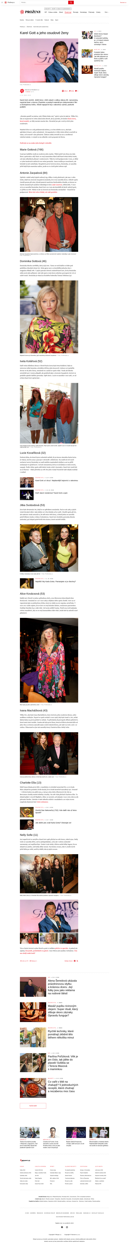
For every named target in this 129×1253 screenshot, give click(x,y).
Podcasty (91, 12)
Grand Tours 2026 (39, 1183)
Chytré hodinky (88, 1201)
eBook (66, 91)
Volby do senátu (24, 1181)
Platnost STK (98, 1183)
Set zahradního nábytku (77, 1199)
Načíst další (33, 1106)
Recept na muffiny (69, 1172)
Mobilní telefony (44, 1201)
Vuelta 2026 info (39, 1170)
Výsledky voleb (23, 1175)
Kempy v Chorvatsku (85, 1170)
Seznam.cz (123, 2)
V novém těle (39, 20)
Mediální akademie (62, 1213)
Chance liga (53, 1170)
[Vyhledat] (71, 2)
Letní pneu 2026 (99, 1170)
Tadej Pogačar (38, 1178)
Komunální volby (24, 1183)
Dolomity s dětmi (84, 1183)
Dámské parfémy (61, 1201)
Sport (56, 20)
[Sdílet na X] (77, 961)
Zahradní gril (87, 1199)
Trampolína (57, 1199)
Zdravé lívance (68, 1175)
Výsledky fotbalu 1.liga (55, 1172)
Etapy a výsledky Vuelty (40, 1172)
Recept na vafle (68, 1181)
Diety (52, 20)
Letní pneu (68, 1201)
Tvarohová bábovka (70, 1178)
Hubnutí (46, 20)
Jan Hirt (37, 1175)
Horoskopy (83, 12)
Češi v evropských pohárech (84, 1196)
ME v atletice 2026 (54, 1178)
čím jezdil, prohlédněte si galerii (36, 951)
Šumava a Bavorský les (85, 1175)
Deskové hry (75, 1201)
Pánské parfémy (96, 1201)
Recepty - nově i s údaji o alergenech (58, 8)
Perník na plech (68, 1183)
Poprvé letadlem (84, 1172)
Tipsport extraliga (54, 1175)
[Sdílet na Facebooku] (75, 961)
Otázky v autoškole (99, 1181)
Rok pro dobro (30, 20)
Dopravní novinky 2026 (100, 1175)
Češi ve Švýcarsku (84, 1178)
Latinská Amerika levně (85, 1181)
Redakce (40, 1213)
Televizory (81, 1201)
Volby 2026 (22, 1170)
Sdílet (72, 91)
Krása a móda (53, 12)
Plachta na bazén (50, 1199)
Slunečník (63, 1199)
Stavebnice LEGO (52, 1201)
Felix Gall (37, 1181)
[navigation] (2, 2)
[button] (49, 60)
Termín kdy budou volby (25, 1178)
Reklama (79, 1213)
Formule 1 (52, 1181)
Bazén (43, 1199)
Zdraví (61, 12)
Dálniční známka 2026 (100, 1172)
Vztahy (98, 12)
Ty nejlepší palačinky (70, 1170)
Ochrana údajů (49, 1213)
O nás (27, 1213)
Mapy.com (49, 1196)
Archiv (72, 1213)
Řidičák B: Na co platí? (100, 1178)
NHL (51, 1183)
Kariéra (22, 20)
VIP (45, 12)
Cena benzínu (73, 1196)
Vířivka (92, 1199)
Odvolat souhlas (98, 1213)
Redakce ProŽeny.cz (32, 90)
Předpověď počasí (57, 1196)
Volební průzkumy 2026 (25, 1172)
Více (106, 12)
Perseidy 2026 (65, 1196)
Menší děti (97, 49)
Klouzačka (68, 1199)
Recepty (75, 12)
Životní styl (68, 12)
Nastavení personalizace (65, 1216)
